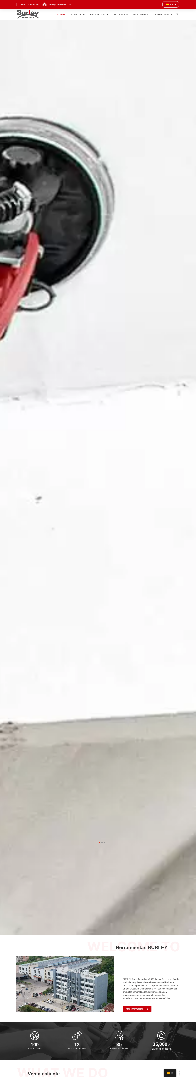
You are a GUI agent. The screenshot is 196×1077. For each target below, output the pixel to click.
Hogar (61, 14)
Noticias (119, 14)
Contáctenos (162, 14)
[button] (177, 14)
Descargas (140, 14)
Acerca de (78, 14)
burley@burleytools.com (59, 4)
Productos (97, 14)
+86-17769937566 (30, 4)
